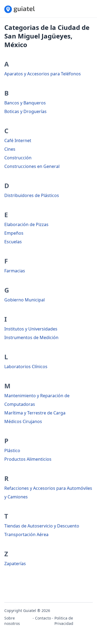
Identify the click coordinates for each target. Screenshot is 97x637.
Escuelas (13, 242)
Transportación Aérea (26, 534)
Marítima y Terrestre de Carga (34, 413)
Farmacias (14, 271)
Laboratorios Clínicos (25, 366)
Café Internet (17, 140)
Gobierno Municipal (24, 300)
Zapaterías (15, 563)
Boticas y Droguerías (25, 111)
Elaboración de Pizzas (26, 224)
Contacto (43, 618)
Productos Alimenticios (27, 459)
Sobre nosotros (12, 620)
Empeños (13, 233)
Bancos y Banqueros (25, 103)
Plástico (12, 450)
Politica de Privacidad (63, 620)
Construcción (18, 158)
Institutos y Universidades (30, 329)
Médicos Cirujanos (23, 421)
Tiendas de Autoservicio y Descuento (41, 526)
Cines (9, 149)
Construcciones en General (32, 166)
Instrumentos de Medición (31, 337)
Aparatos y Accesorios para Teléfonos (42, 74)
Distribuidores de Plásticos (31, 195)
